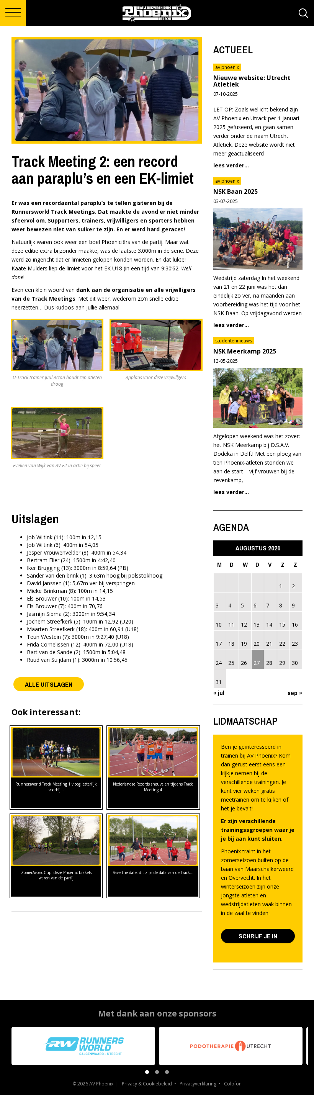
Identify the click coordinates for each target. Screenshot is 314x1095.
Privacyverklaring (198, 1083)
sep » (295, 692)
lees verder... (231, 165)
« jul (218, 692)
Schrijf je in (258, 935)
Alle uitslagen (48, 684)
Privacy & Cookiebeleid (147, 1083)
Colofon (233, 1083)
